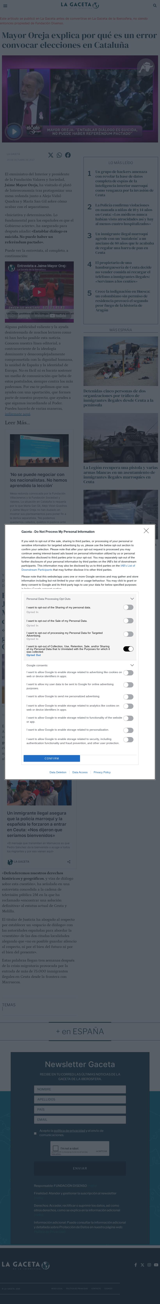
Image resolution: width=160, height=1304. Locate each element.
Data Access (80, 772)
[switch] (128, 607)
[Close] (147, 532)
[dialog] (80, 652)
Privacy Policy (102, 772)
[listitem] (80, 599)
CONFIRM (52, 758)
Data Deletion (58, 772)
